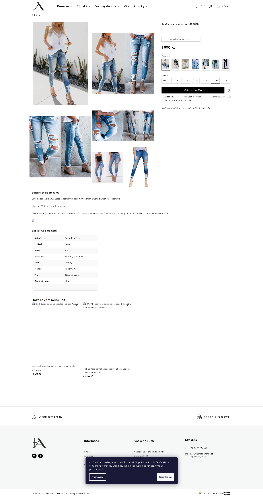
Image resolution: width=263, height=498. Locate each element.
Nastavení (98, 476)
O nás (87, 451)
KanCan (52, 199)
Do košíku (193, 90)
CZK (224, 6)
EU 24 (166, 80)
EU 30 (225, 80)
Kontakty (88, 456)
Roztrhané (70, 269)
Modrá (68, 250)
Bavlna (68, 256)
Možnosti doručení (192, 96)
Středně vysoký (73, 275)
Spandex (78, 256)
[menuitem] (64, 6)
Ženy (67, 244)
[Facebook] (40, 456)
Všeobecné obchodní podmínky (149, 451)
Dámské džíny (72, 238)
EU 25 (175, 80)
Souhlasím (165, 476)
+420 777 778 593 (198, 448)
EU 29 (215, 80)
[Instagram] (34, 456)
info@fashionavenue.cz (201, 454)
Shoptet (206, 493)
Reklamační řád (141, 456)
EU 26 (185, 80)
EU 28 (205, 80)
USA (67, 281)
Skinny (68, 262)
